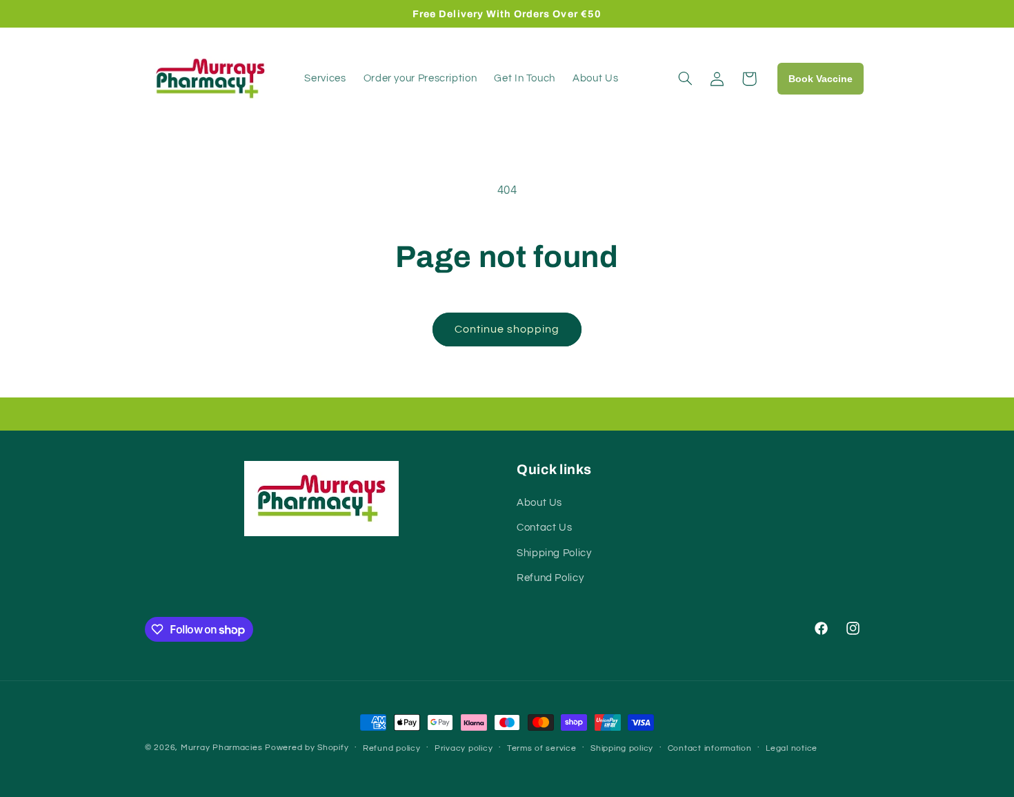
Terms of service (542, 748)
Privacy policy (464, 748)
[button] (686, 79)
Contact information (710, 748)
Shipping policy (621, 748)
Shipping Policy (554, 553)
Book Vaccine (820, 78)
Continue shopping (507, 329)
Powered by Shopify (306, 747)
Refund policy (392, 748)
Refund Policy (550, 578)
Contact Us (544, 527)
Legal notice (791, 748)
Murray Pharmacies (222, 747)
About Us (539, 503)
